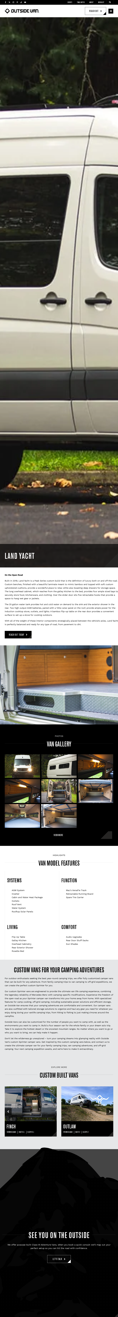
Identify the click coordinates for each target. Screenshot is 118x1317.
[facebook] (5, 2)
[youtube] (25, 2)
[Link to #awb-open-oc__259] (110, 11)
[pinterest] (17, 2)
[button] (8, 1111)
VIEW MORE (58, 835)
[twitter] (9, 2)
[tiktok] (21, 2)
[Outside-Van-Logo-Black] (22, 9)
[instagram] (13, 2)
